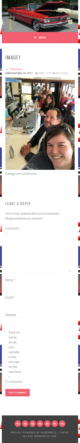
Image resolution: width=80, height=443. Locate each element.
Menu (42, 37)
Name (10, 280)
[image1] (39, 169)
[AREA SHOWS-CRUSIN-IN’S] (54, 423)
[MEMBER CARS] (32, 423)
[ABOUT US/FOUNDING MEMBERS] (25, 423)
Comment (11, 230)
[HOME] (18, 423)
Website (10, 315)
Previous (16, 69)
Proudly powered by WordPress (33, 432)
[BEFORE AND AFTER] (40, 423)
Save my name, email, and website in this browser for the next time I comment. (15, 357)
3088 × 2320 (45, 73)
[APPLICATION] (47, 423)
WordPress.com (45, 436)
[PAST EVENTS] (62, 423)
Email (10, 297)
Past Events (62, 73)
